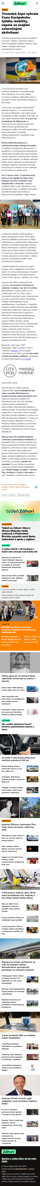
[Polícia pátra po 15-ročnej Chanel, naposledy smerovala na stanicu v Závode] (20, 662)
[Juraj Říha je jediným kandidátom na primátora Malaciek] (32, 1046)
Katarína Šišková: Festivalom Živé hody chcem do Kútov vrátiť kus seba (19, 827)
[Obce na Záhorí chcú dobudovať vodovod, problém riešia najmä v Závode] (32, 908)
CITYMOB (26, 359)
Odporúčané (6, 524)
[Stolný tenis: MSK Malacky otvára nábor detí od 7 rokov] (32, 689)
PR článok (5, 545)
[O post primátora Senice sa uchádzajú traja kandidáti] (32, 919)
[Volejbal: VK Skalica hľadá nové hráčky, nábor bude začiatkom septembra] (32, 790)
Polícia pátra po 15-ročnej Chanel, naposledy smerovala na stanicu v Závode (19, 678)
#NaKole (14, 350)
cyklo (4, 495)
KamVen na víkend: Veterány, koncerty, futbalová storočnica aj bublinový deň (18, 629)
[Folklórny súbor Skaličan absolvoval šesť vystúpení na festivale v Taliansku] (32, 1057)
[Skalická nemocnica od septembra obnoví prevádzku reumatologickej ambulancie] (32, 1003)
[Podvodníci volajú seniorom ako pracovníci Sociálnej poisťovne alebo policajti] (32, 712)
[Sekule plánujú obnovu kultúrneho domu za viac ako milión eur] (32, 769)
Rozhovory (6, 821)
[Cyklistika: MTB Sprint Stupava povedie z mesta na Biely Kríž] (32, 779)
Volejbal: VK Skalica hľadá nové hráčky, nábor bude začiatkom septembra (12, 790)
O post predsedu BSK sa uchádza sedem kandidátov (18, 1036)
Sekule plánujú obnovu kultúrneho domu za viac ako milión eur (12, 768)
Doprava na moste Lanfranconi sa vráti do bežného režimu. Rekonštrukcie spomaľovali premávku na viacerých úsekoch (18, 966)
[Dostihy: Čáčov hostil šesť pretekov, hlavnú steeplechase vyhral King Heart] (32, 1124)
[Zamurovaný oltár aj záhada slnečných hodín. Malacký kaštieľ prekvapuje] (32, 578)
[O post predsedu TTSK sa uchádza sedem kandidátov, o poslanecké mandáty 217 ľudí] (32, 930)
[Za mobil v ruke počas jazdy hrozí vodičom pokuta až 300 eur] (20, 744)
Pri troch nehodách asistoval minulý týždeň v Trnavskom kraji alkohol (12, 1112)
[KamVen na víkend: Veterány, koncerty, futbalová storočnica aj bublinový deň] (20, 611)
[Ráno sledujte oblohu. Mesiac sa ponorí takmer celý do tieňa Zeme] (32, 849)
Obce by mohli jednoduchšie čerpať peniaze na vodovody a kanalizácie (13, 991)
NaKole (4, 9)
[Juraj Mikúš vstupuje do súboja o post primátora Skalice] (32, 1068)
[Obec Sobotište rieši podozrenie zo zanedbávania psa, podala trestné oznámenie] (32, 700)
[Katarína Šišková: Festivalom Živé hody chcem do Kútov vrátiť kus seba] (20, 807)
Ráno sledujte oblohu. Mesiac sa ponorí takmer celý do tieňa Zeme (12, 848)
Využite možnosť (14, 1169)
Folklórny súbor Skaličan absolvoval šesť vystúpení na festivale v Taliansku (12, 1057)
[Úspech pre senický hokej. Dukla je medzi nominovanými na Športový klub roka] (32, 861)
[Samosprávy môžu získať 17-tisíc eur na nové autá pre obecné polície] (32, 838)
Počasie (5, 586)
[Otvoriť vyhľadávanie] (37, 3)
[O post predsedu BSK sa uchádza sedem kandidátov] (20, 1022)
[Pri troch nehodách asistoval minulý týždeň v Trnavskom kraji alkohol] (32, 1112)
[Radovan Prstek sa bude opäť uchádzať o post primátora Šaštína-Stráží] (20, 1085)
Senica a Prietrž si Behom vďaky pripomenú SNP (19, 639)
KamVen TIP (5, 624)
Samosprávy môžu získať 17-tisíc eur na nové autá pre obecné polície (13, 838)
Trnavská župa (23, 495)
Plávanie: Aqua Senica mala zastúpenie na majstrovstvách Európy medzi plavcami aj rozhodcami (13, 1138)
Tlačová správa (20, 52)
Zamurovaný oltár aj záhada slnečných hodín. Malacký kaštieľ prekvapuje (13, 578)
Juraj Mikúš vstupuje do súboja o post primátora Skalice (11, 1067)
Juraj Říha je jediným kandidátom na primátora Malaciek (12, 1046)
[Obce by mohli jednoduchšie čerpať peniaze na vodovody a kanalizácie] (32, 991)
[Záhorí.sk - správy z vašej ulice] (20, 3)
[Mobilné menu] (3, 3)
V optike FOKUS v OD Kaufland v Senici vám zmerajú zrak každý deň (20, 550)
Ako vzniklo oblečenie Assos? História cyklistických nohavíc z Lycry (18, 727)
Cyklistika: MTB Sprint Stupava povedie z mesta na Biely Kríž (13, 779)
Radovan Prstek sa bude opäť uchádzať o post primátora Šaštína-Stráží (20, 1101)
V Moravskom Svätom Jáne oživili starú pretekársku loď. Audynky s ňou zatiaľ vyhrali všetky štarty (18, 895)
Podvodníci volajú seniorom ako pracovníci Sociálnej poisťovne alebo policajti (13, 712)
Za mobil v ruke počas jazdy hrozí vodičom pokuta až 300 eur (18, 759)
